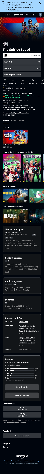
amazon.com (11, 7)
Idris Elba (19, 113)
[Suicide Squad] (32, 168)
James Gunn (23, 321)
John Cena (25, 113)
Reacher (15, 216)
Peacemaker (15, 196)
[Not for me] (33, 80)
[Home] (18, 15)
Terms (37, 420)
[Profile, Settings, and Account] (40, 14)
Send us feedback (28, 461)
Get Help (6, 447)
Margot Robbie (10, 113)
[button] (15, 380)
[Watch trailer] (5, 80)
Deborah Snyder (25, 331)
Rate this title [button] (22, 387)
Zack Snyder (29, 328)
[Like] (23, 80)
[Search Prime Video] (27, 14)
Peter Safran (24, 326)
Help (37, 461)
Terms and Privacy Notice (12, 461)
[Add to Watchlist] (13, 80)
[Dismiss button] (40, 3)
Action (12, 103)
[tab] (6, 120)
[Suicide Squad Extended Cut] (12, 168)
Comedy (5, 103)
